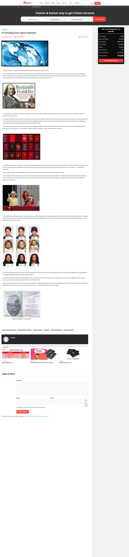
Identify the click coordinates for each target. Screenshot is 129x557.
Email (52, 398)
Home (41, 3)
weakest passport (68, 330)
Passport (4, 29)
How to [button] (64, 3)
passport (46, 330)
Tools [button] (70, 3)
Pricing (58, 3)
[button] (38, 19)
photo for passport (56, 330)
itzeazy (10, 37)
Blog (53, 3)
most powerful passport (24, 330)
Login (91, 3)
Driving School (65, 6)
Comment (19, 380)
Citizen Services (36, 6)
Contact (77, 3)
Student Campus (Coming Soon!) (93, 6)
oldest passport (37, 330)
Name (18, 398)
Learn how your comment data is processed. (36, 416)
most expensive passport (9, 330)
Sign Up (97, 3)
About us (47, 3)
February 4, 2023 (19, 37)
